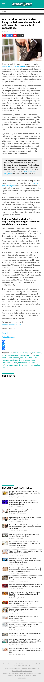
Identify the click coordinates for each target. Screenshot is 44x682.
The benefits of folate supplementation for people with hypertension (23, 511)
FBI (3, 355)
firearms (22, 355)
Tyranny (24, 365)
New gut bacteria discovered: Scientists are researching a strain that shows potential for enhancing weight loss (23, 502)
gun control (30, 355)
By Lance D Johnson (22, 530)
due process (36, 353)
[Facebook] (22, 341)
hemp (22, 358)
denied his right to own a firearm (14, 67)
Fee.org (5, 333)
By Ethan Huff (20, 538)
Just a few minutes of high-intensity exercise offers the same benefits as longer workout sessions (23, 626)
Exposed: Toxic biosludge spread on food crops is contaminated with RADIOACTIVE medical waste (25, 585)
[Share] (22, 348)
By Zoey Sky (20, 506)
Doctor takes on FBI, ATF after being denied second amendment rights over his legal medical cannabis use (25, 526)
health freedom (13, 358)
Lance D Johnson (16, 32)
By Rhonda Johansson (22, 581)
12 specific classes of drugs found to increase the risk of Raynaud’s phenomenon (25, 552)
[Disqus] (22, 405)
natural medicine (31, 360)
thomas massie (15, 365)
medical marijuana (17, 360)
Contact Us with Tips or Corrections (22, 671)
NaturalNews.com (8, 337)
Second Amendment (9, 363)
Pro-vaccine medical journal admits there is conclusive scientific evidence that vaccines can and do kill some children (24, 543)
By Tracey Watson (20, 654)
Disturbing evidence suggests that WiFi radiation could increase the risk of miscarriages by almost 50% (25, 650)
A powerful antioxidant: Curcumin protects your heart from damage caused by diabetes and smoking (24, 594)
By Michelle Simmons (22, 598)
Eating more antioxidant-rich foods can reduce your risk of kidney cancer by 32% (24, 602)
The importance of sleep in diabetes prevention (25, 633)
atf (15, 353)
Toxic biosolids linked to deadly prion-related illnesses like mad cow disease (24, 535)
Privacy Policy (22, 678)
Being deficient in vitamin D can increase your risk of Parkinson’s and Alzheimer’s (25, 518)
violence (5, 368)
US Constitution (34, 365)
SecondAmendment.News (11, 325)
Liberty (27, 358)
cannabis (20, 353)
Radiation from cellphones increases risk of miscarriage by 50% (23, 617)
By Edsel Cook (20, 497)
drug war (28, 353)
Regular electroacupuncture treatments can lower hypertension (23, 610)
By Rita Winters (20, 620)
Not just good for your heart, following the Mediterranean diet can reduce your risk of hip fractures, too (24, 493)
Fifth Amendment (11, 355)
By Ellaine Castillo (21, 513)
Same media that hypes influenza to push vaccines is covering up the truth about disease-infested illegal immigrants (25, 560)
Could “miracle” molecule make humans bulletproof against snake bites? (22, 578)
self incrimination (25, 363)
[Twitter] (22, 345)
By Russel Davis (21, 547)
